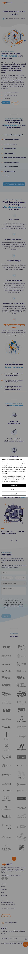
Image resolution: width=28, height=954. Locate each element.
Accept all (14, 485)
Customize (14, 490)
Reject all (14, 494)
